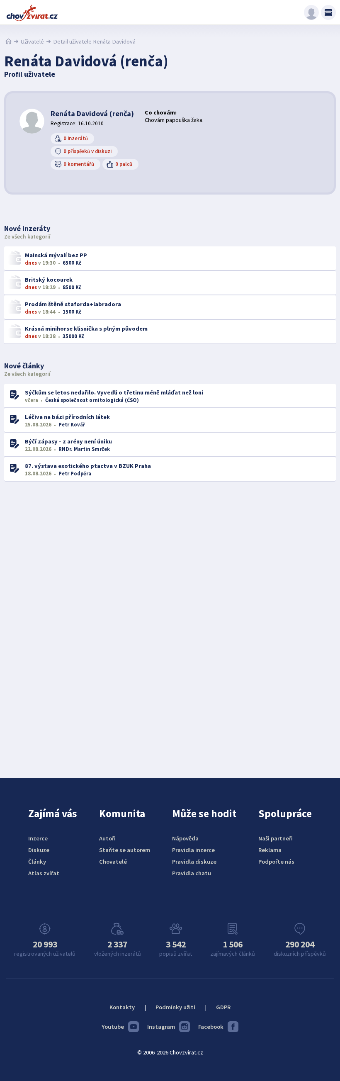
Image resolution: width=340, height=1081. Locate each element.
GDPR (223, 1007)
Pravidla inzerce (193, 850)
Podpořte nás (276, 861)
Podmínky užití (175, 1007)
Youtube (113, 1026)
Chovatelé (113, 861)
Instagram (161, 1026)
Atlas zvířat (43, 873)
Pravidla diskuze (194, 861)
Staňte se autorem (124, 850)
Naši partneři (275, 838)
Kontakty (122, 1007)
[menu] (328, 12)
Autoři (107, 838)
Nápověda (185, 838)
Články (37, 861)
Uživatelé (32, 41)
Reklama (270, 850)
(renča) (92, 113)
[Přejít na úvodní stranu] (8, 41)
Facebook (210, 1026)
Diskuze (38, 850)
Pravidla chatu (191, 873)
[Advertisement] (170, 622)
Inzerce (38, 838)
